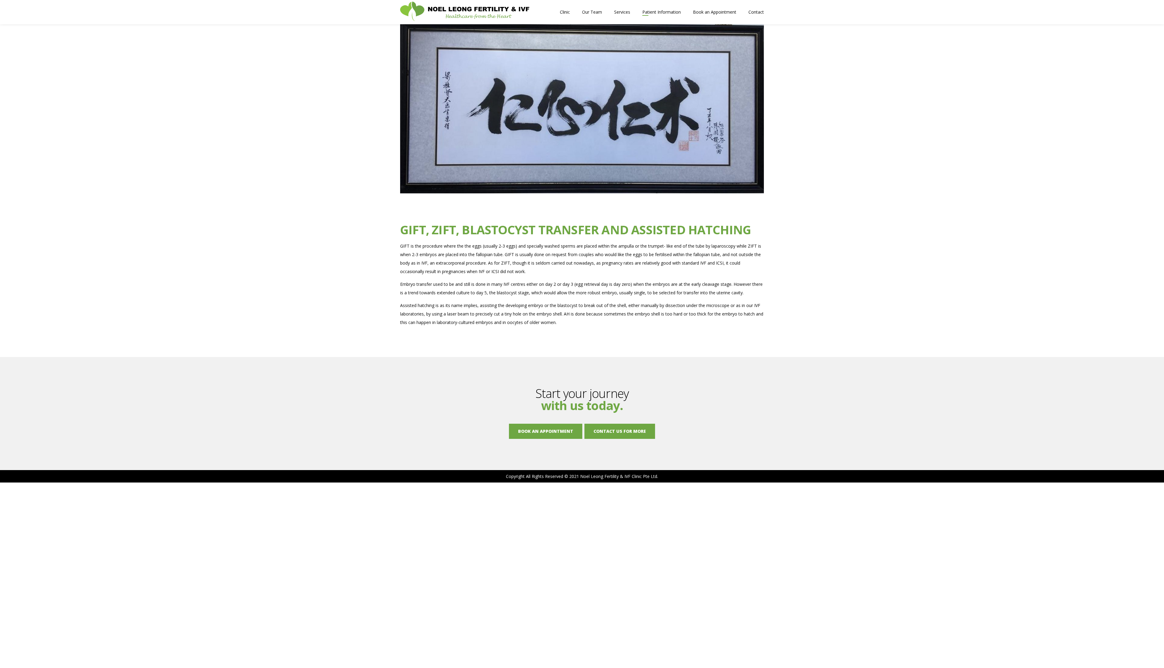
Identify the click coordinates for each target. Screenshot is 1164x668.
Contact (756, 12)
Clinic (565, 12)
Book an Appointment (714, 12)
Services (622, 12)
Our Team (592, 12)
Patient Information (661, 12)
